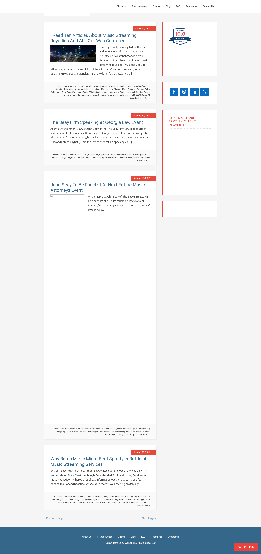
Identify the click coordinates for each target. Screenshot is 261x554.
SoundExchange (137, 98)
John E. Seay (181, 60)
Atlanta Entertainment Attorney (91, 157)
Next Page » (149, 518)
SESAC (138, 95)
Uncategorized (132, 499)
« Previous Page (53, 518)
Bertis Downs (110, 157)
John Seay (129, 434)
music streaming (99, 95)
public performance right (125, 95)
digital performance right (80, 95)
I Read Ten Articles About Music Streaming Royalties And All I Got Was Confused (93, 38)
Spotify (147, 98)
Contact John (246, 547)
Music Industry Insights (90, 89)
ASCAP (91, 92)
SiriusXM (146, 95)
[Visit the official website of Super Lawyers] (180, 66)
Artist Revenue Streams (78, 86)
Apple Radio (83, 92)
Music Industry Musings (111, 89)
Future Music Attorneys (114, 434)
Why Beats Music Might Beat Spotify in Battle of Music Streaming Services (98, 461)
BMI (133, 92)
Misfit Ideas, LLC (147, 542)
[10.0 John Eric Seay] (180, 44)
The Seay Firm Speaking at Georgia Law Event (96, 122)
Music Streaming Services (133, 89)
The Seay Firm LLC (67, 8)
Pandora (110, 95)
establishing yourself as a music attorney (132, 432)
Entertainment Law (72, 89)
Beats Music (125, 92)
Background (119, 86)
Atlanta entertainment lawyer (101, 86)
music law (115, 502)
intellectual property (141, 157)
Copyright (129, 86)
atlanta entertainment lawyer (107, 92)
